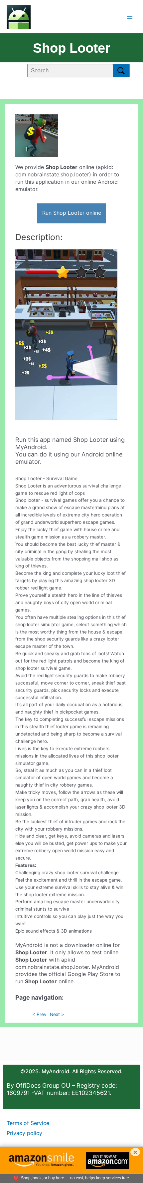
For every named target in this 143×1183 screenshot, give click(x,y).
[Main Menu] (130, 16)
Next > (57, 1014)
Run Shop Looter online (71, 212)
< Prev (39, 1014)
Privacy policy (24, 1133)
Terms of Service (28, 1123)
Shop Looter (71, 48)
